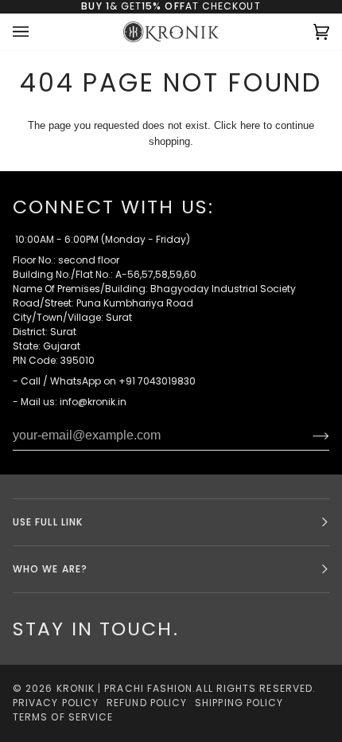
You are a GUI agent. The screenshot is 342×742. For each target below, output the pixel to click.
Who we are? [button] (50, 569)
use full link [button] (48, 522)
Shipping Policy (239, 702)
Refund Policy (147, 702)
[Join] (308, 435)
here (250, 125)
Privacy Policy (56, 702)
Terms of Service (63, 717)
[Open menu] (36, 32)
